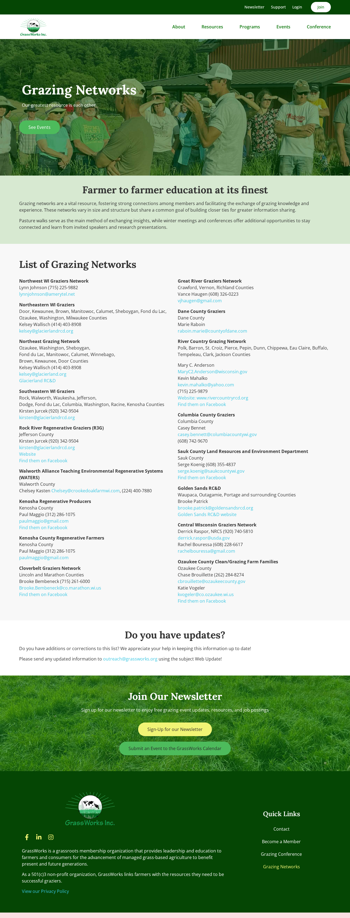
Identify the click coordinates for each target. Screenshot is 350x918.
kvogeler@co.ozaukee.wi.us (206, 594)
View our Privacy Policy (45, 891)
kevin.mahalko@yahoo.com (206, 385)
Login (297, 7)
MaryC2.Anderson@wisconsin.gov (212, 372)
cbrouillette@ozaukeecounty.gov (211, 581)
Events (283, 27)
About (178, 27)
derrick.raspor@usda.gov (204, 538)
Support (278, 7)
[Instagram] (51, 837)
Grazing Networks (281, 867)
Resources (212, 27)
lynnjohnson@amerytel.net (47, 294)
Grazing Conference (281, 854)
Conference (319, 27)
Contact (281, 829)
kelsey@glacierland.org (42, 374)
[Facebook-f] (27, 837)
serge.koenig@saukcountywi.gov (211, 471)
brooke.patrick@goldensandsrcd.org (215, 508)
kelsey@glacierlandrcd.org (46, 331)
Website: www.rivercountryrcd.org (213, 398)
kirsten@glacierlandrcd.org (47, 417)
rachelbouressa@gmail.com (206, 551)
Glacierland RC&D (37, 381)
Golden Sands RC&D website (207, 514)
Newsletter (254, 7)
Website (27, 454)
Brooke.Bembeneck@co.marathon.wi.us (60, 588)
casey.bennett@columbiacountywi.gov (217, 434)
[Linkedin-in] (39, 837)
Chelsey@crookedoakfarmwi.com (85, 491)
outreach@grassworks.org (130, 659)
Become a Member (281, 842)
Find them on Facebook (43, 461)
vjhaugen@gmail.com (200, 301)
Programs (250, 27)
